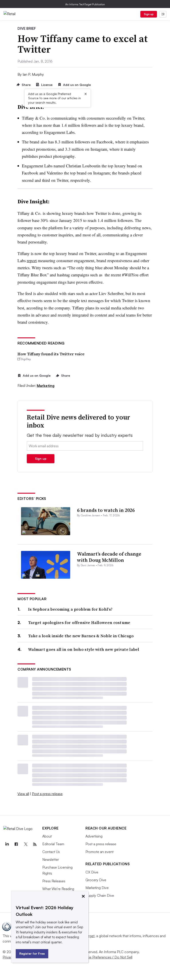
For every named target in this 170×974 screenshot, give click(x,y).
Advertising (93, 836)
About (47, 836)
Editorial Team (53, 844)
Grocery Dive (95, 880)
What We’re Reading (58, 889)
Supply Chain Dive (99, 895)
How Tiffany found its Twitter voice (51, 354)
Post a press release (47, 794)
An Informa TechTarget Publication (85, 4)
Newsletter (50, 859)
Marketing (45, 385)
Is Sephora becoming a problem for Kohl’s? (70, 609)
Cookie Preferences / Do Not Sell (106, 957)
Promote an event (99, 851)
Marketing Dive (97, 887)
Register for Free (32, 953)
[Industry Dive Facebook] (16, 844)
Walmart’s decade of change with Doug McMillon (109, 557)
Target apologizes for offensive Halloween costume (79, 622)
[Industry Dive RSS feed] (34, 844)
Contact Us (51, 851)
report (32, 260)
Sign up (149, 14)
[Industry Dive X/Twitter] (25, 844)
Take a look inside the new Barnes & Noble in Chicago (81, 635)
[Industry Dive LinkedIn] (7, 844)
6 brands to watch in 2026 (106, 510)
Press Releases (53, 881)
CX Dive (91, 872)
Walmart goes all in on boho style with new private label (83, 649)
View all (23, 794)
